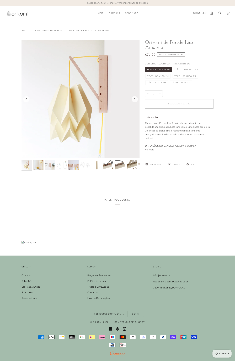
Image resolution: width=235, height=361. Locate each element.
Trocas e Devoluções (98, 286)
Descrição (151, 117)
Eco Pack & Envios (31, 286)
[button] (199, 13)
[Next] (135, 99)
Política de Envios (96, 281)
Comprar (26, 275)
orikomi (97, 322)
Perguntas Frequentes (99, 275)
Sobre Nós (27, 281)
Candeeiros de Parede (48, 30)
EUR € (135, 314)
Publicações (28, 292)
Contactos (92, 292)
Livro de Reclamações (98, 298)
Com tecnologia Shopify (129, 322)
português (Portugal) (108, 314)
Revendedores (29, 298)
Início (25, 30)
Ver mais (149, 149)
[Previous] (26, 99)
